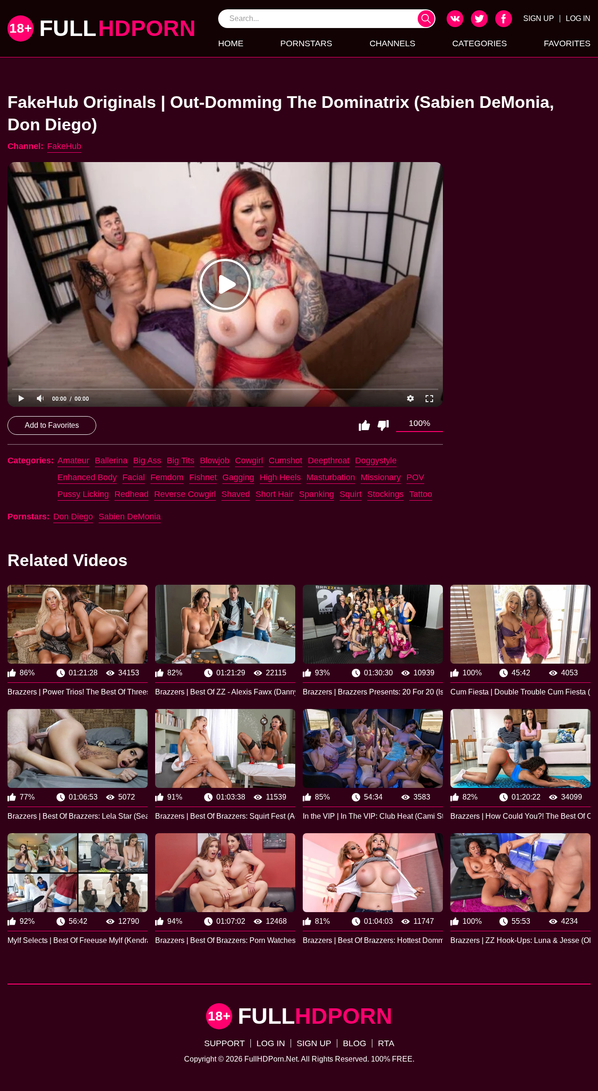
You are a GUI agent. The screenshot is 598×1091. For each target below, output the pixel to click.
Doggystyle (376, 460)
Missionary (381, 477)
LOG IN (578, 18)
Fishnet (203, 477)
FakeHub (64, 146)
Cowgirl (249, 460)
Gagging (238, 477)
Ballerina (111, 460)
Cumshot (285, 460)
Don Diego (73, 516)
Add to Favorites (52, 425)
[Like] (364, 425)
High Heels (280, 477)
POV (415, 477)
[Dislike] (383, 425)
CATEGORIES (479, 43)
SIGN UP (538, 18)
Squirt (351, 494)
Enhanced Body (87, 477)
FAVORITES (567, 43)
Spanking (316, 494)
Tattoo (420, 494)
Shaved (235, 494)
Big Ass (147, 460)
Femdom (167, 477)
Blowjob (214, 460)
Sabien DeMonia (130, 516)
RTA (386, 1043)
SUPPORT (224, 1043)
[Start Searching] (426, 18)
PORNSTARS (306, 43)
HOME (230, 43)
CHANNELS (392, 43)
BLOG (354, 1043)
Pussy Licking (83, 494)
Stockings (385, 494)
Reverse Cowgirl (185, 494)
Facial (133, 477)
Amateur (73, 460)
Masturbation (330, 477)
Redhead (131, 494)
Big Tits (180, 460)
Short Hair (274, 494)
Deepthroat (328, 460)
